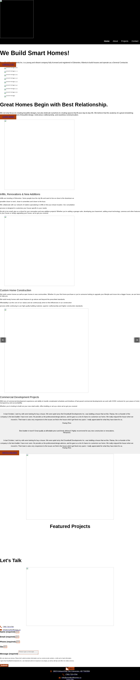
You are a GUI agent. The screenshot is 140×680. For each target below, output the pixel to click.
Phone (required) (8, 642)
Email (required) (8, 637)
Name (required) (8, 632)
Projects (124, 41)
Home (106, 41)
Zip (2, 647)
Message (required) (9, 654)
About (115, 41)
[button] (2, 340)
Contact (135, 41)
